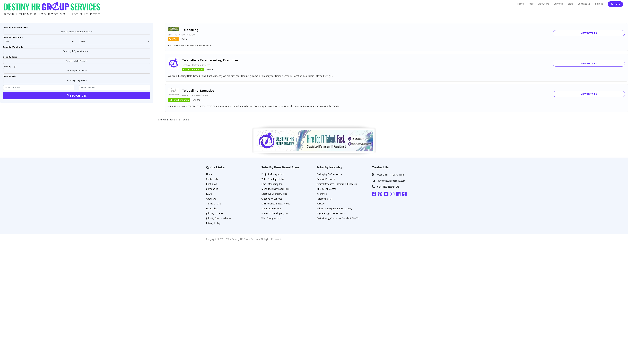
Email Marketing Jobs (272, 183)
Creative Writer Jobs (271, 198)
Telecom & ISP (324, 198)
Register (615, 4)
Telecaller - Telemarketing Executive (210, 60)
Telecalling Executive (198, 90)
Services (558, 3)
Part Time (173, 39)
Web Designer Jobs (271, 218)
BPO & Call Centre (326, 188)
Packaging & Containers (329, 174)
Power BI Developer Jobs (274, 213)
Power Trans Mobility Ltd (195, 95)
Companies (212, 188)
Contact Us (212, 179)
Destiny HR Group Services (196, 65)
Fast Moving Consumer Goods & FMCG (337, 218)
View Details (589, 33)
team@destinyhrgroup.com (391, 180)
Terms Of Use (213, 203)
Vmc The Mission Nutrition (182, 34)
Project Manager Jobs (272, 174)
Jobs (531, 3)
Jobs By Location (215, 213)
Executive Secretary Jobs (274, 193)
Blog (570, 3)
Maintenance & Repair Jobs (275, 203)
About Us (543, 3)
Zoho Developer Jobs (272, 179)
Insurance (321, 193)
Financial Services (325, 179)
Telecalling (190, 30)
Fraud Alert (212, 208)
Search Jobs (78, 95)
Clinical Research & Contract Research (336, 183)
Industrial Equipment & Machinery (334, 208)
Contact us (584, 3)
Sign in (599, 3)
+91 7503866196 (388, 187)
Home (520, 3)
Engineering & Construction (330, 213)
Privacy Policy (213, 223)
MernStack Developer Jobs (275, 188)
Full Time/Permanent (193, 69)
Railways (321, 203)
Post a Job (211, 183)
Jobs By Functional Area (218, 218)
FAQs (209, 193)
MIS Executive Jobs (271, 208)
